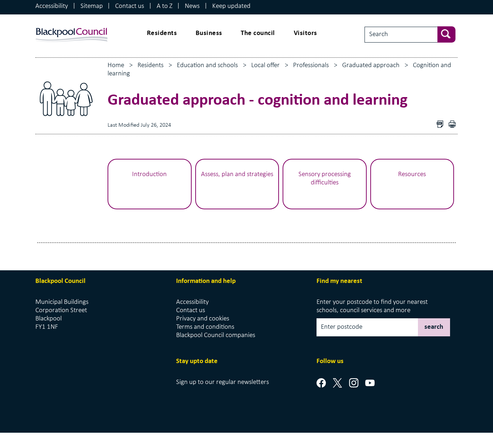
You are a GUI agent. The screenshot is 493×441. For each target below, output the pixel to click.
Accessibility (51, 6)
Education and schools (207, 65)
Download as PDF (441, 125)
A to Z (165, 6)
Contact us (129, 6)
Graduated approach (371, 65)
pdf (454, 125)
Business (209, 33)
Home (116, 65)
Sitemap (91, 6)
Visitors (305, 33)
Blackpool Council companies (215, 335)
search (433, 327)
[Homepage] (71, 28)
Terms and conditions (205, 327)
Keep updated (231, 6)
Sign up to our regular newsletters (222, 382)
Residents (162, 33)
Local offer (265, 65)
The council (258, 33)
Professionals (311, 65)
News (192, 6)
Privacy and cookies (202, 318)
